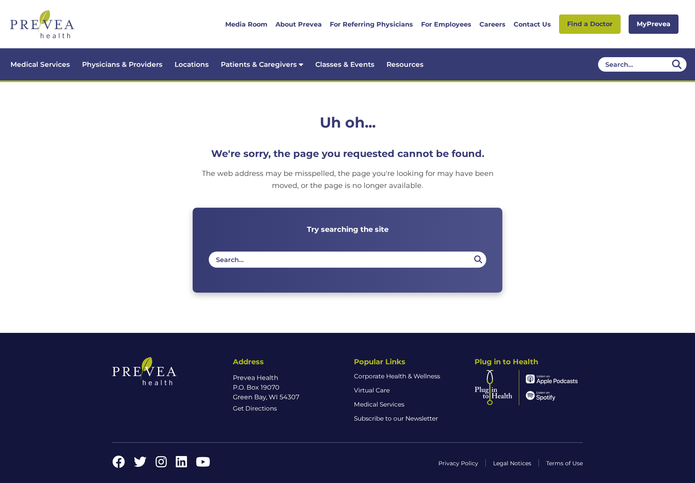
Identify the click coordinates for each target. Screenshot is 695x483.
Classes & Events (344, 64)
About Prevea (299, 24)
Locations (192, 64)
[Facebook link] (118, 464)
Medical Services (40, 64)
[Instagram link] (161, 464)
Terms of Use (564, 463)
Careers (492, 24)
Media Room (246, 24)
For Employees (446, 24)
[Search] (478, 259)
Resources (405, 64)
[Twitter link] (140, 464)
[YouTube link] (203, 464)
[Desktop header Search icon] (677, 64)
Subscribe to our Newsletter (396, 418)
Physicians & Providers (122, 64)
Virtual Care (372, 390)
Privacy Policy (458, 463)
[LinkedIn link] (181, 464)
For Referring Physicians (371, 24)
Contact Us (532, 24)
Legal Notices (512, 463)
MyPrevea (653, 24)
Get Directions (255, 408)
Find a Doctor (590, 24)
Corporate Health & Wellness (397, 376)
